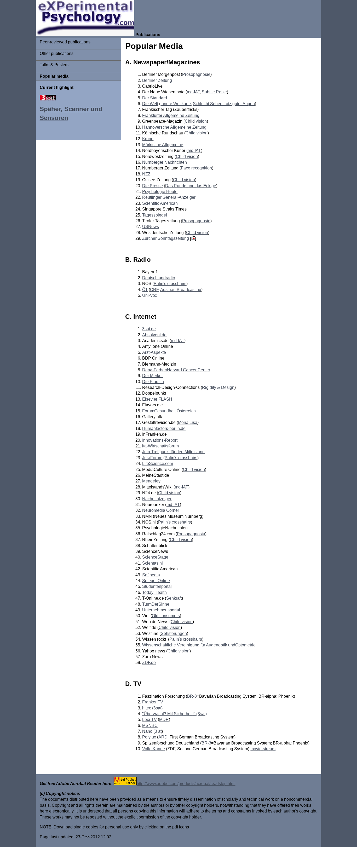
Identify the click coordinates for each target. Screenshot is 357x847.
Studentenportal (157, 586)
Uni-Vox (149, 295)
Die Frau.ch (153, 381)
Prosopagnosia (191, 534)
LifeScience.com (157, 463)
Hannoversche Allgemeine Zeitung (174, 127)
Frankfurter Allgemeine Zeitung (170, 115)
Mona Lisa (187, 422)
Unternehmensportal (161, 610)
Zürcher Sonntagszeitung (165, 238)
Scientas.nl (152, 563)
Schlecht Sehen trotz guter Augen (224, 103)
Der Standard (154, 98)
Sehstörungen (174, 633)
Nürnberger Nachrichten (164, 162)
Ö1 (145, 289)
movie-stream (262, 749)
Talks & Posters (54, 64)
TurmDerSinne (155, 604)
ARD (163, 737)
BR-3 (192, 696)
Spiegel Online (156, 580)
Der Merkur (152, 375)
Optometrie (245, 645)
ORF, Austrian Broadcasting (175, 289)
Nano (147, 731)
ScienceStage (155, 557)
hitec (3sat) (152, 708)
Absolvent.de (154, 335)
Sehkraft (174, 598)
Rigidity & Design (218, 387)
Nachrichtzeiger (156, 499)
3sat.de (149, 329)
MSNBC (150, 725)
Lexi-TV (149, 719)
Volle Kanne (153, 749)
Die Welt (150, 103)
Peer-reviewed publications (65, 42)
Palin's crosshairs (170, 283)
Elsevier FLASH (157, 399)
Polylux (149, 737)
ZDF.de (149, 662)
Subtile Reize (214, 92)
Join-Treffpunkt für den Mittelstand (173, 452)
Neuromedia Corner (160, 510)
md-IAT (193, 92)
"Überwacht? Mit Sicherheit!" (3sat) (174, 714)
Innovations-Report (159, 440)
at (160, 731)
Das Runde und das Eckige (190, 186)
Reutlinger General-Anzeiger (168, 197)
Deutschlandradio (158, 278)
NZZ (146, 174)
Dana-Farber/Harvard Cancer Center (176, 370)
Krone (147, 139)
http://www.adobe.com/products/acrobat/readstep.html (186, 783)
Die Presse (152, 186)
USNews (150, 226)
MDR (164, 719)
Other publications (56, 53)
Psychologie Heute (159, 191)
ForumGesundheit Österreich (169, 411)
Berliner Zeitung (157, 80)
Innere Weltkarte (175, 103)
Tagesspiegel (154, 215)
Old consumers (166, 615)
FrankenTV (152, 702)
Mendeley (151, 481)
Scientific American (160, 203)
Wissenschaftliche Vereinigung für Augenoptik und (188, 645)
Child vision (196, 121)
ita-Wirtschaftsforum (160, 446)
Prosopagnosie (196, 74)
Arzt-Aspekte (154, 352)
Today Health (154, 592)
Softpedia (151, 575)
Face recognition (196, 168)
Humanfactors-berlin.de (164, 428)
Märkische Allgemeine (162, 145)
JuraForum (152, 458)
